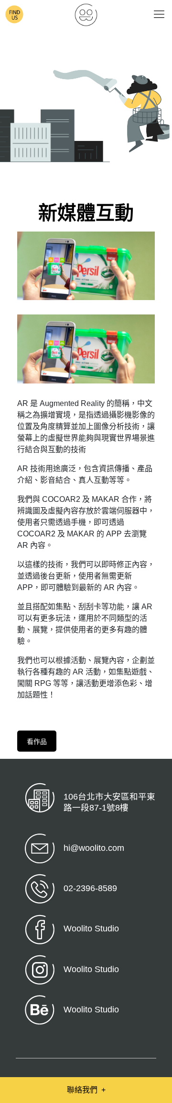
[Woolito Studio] (86, 14)
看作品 (37, 741)
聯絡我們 (86, 1090)
